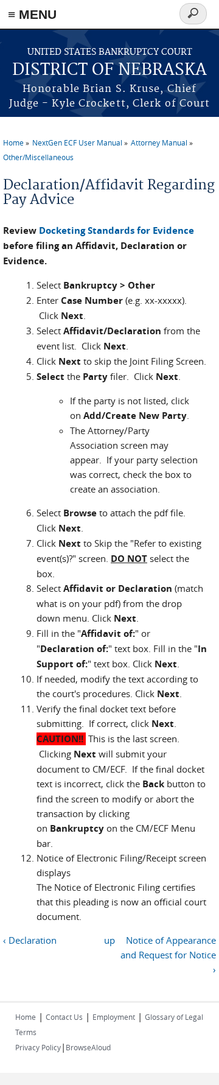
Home (13, 142)
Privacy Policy (38, 1047)
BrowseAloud (88, 1047)
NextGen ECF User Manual (77, 142)
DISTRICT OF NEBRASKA (109, 70)
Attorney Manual (159, 142)
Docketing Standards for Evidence (116, 230)
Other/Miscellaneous (38, 157)
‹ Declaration (30, 940)
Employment (113, 1017)
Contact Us (64, 1017)
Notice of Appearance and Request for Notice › (168, 954)
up (109, 940)
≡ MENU (32, 14)
